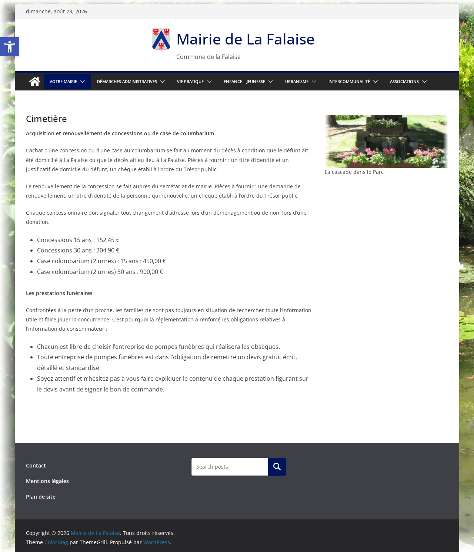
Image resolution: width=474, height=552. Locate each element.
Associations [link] (404, 81)
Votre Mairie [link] (63, 81)
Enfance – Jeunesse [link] (244, 81)
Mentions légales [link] (47, 481)
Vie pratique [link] (190, 81)
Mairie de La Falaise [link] (245, 39)
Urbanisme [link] (296, 81)
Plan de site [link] (41, 496)
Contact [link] (36, 465)
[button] (81, 81)
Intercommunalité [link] (349, 81)
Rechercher (277, 467)
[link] (9, 46)
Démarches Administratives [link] (127, 81)
